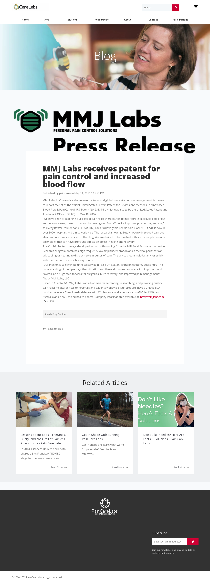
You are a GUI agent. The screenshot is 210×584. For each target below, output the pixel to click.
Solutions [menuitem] (71, 19)
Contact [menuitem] (153, 19)
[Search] (175, 7)
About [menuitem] (127, 19)
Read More (57, 467)
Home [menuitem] (25, 19)
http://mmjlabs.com (152, 297)
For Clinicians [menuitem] (180, 19)
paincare (64, 193)
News (51, 300)
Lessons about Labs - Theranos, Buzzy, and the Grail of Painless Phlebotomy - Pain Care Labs (43, 439)
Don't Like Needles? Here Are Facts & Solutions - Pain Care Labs (163, 439)
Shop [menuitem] (46, 19)
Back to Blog (55, 328)
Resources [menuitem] (101, 19)
